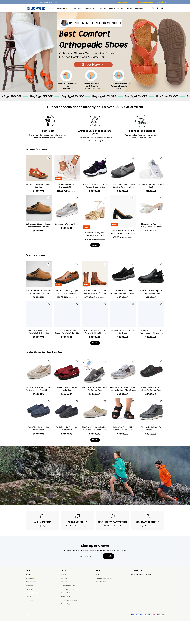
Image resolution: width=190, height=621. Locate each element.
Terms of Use (65, 604)
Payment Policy (66, 593)
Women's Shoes (76, 8)
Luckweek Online (34, 615)
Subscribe (108, 556)
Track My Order (101, 582)
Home (51, 8)
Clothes (129, 8)
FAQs (97, 574)
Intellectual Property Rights (70, 600)
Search (63, 574)
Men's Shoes (90, 8)
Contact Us (65, 582)
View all (95, 245)
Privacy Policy (65, 597)
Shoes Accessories (116, 8)
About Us (64, 578)
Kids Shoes (102, 8)
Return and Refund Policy (69, 589)
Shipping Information (68, 586)
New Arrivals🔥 (62, 8)
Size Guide (139, 8)
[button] (153, 8)
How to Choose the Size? (104, 578)
